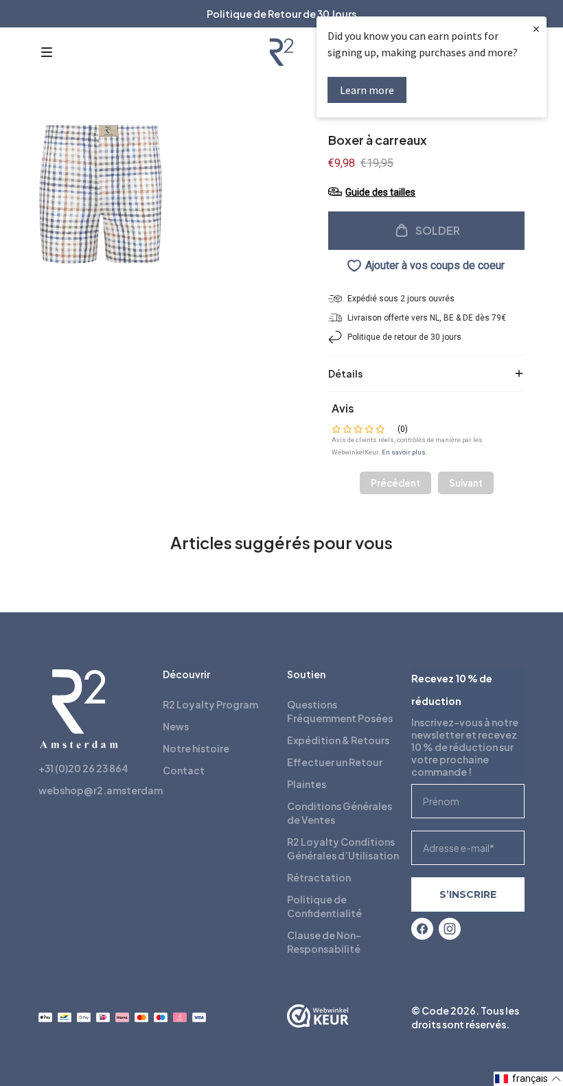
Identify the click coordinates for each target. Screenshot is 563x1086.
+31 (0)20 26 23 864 (83, 768)
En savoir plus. (405, 452)
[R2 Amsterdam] (281, 52)
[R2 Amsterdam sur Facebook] (422, 929)
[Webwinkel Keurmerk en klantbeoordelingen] (318, 1017)
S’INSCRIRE (467, 894)
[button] (46, 52)
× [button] (536, 28)
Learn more (367, 90)
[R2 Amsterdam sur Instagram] (450, 929)
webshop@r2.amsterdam (100, 790)
